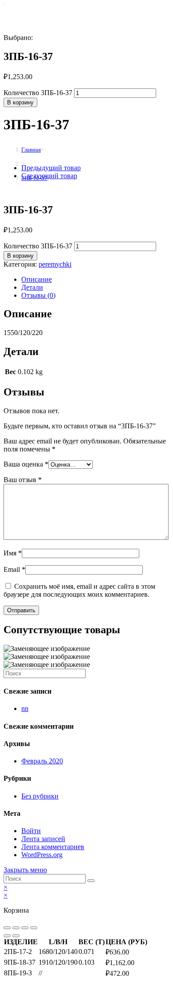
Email (14, 569)
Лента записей (43, 838)
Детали (32, 287)
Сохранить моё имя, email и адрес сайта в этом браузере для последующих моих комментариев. (79, 590)
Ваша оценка (26, 464)
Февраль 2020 (42, 761)
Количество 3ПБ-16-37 (38, 92)
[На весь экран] (24, 927)
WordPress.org (42, 854)
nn (24, 708)
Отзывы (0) (38, 295)
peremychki (55, 264)
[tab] (95, 279)
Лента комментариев (52, 846)
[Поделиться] (16, 927)
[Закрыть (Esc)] (7, 927)
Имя (13, 553)
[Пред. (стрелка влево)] (7, 935)
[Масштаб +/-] (33, 927)
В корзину (20, 102)
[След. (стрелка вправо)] (16, 935)
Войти (31, 830)
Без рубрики (40, 796)
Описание (36, 279)
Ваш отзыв (23, 479)
